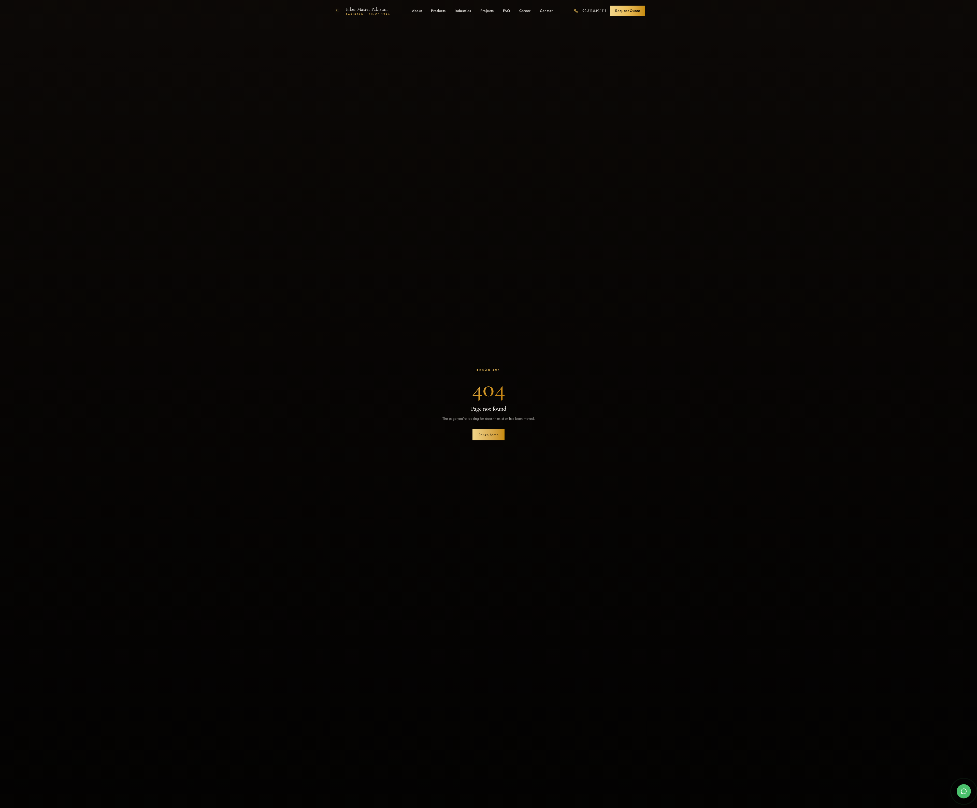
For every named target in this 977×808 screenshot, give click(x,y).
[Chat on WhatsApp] (964, 794)
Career (525, 10)
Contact (546, 10)
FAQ (506, 10)
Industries (463, 10)
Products (438, 10)
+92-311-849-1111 (593, 10)
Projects (487, 10)
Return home (488, 434)
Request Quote (627, 10)
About (417, 10)
